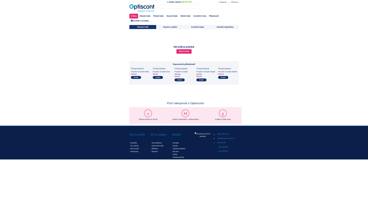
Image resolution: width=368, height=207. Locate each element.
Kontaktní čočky (199, 16)
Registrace (223, 2)
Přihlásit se (235, 2)
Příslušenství (214, 16)
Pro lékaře (176, 142)
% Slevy (134, 16)
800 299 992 (186, 2)
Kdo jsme (176, 151)
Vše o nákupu (134, 145)
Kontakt (175, 145)
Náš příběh (133, 142)
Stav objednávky (157, 142)
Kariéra (175, 154)
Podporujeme (134, 151)
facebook (221, 142)
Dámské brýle (145, 16)
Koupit (136, 77)
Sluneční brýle (172, 16)
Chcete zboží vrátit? (158, 145)
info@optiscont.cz (225, 138)
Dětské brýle (185, 16)
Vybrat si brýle (184, 51)
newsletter (223, 151)
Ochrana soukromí (178, 157)
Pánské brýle (158, 16)
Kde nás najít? (134, 148)
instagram (223, 146)
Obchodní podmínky (179, 148)
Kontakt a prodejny (141, 21)
